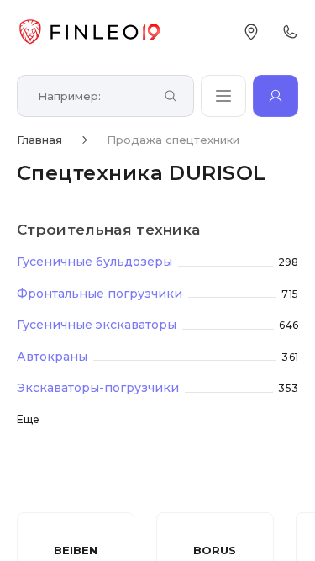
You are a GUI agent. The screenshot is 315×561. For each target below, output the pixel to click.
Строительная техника (108, 229)
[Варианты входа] (275, 96)
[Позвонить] (289, 32)
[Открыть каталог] (223, 96)
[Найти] (170, 97)
